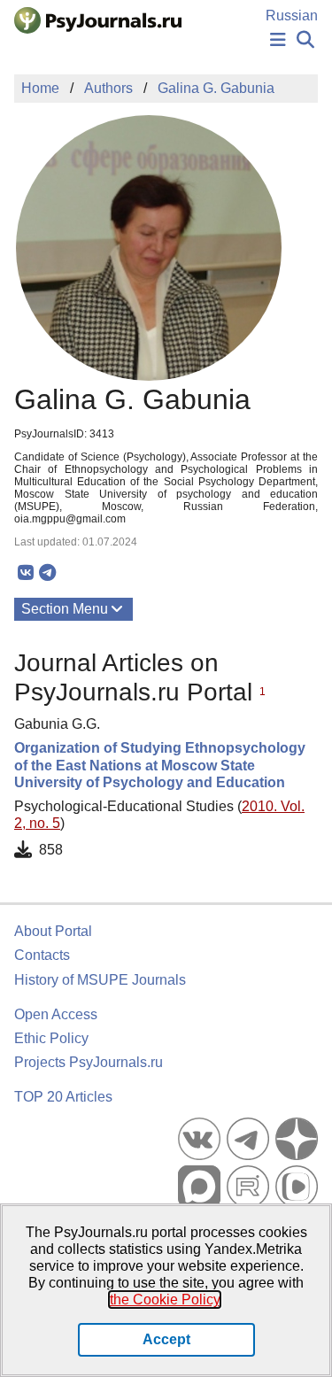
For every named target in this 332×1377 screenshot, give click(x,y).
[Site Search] (305, 40)
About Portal (53, 931)
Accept (166, 1339)
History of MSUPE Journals (100, 979)
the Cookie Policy (165, 1299)
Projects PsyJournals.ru (88, 1062)
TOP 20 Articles (63, 1096)
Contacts (42, 955)
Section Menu (64, 608)
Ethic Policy (51, 1038)
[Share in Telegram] (47, 573)
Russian (292, 15)
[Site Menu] (278, 40)
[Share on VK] (25, 573)
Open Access (55, 1014)
